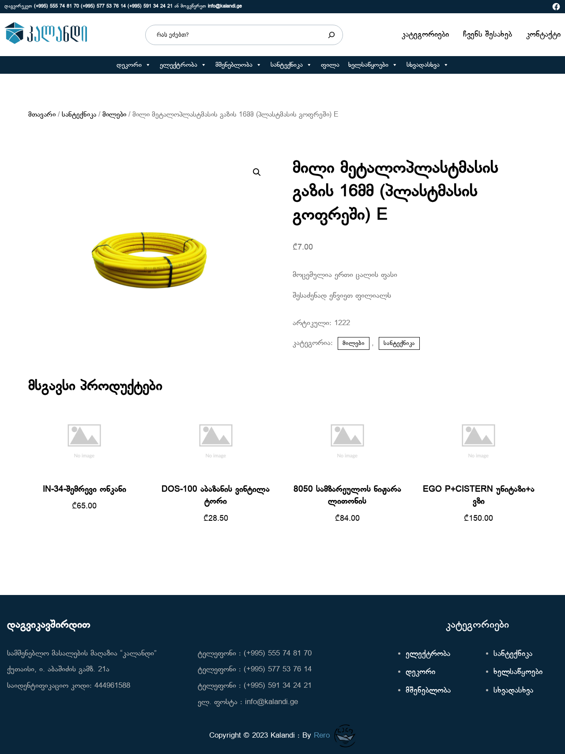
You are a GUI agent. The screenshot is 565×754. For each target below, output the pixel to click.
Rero (322, 735)
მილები (114, 115)
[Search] (331, 35)
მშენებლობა (233, 65)
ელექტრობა (178, 65)
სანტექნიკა (287, 65)
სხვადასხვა (423, 65)
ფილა (330, 65)
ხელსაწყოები (368, 65)
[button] (147, 65)
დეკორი (129, 65)
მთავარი (42, 115)
